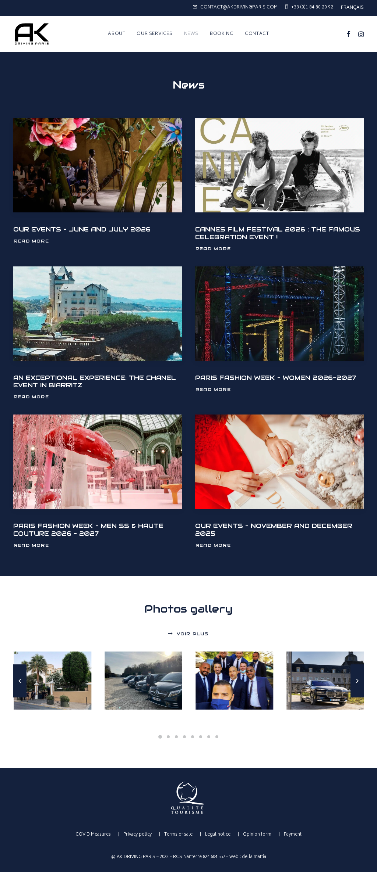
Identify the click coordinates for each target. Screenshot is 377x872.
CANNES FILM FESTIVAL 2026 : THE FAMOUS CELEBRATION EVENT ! (277, 233)
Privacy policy (137, 835)
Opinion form (257, 835)
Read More (31, 241)
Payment (293, 835)
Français (352, 8)
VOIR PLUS (193, 633)
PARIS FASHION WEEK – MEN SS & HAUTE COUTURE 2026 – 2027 (88, 529)
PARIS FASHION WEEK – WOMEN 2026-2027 (275, 378)
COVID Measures (93, 835)
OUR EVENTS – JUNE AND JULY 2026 (82, 229)
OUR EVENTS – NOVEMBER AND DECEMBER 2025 (273, 529)
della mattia (254, 857)
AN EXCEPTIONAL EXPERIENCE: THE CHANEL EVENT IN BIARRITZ (94, 381)
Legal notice (217, 835)
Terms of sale (178, 835)
